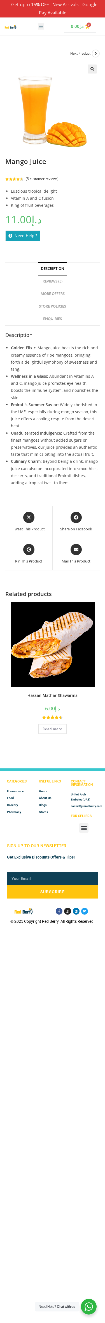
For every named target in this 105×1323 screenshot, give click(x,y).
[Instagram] (67, 911)
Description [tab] (52, 268)
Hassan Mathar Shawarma (52, 695)
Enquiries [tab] (52, 318)
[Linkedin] (76, 911)
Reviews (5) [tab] (52, 281)
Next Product (80, 53)
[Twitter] (84, 911)
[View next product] (96, 53)
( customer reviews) (42, 178)
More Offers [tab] (53, 293)
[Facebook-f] (59, 911)
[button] (41, 26)
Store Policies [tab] (52, 306)
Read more (52, 728)
